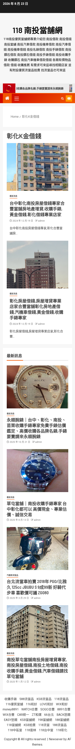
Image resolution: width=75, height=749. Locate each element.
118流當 (44, 725)
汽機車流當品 (12, 575)
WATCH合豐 (29, 709)
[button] (16, 98)
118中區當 (15, 730)
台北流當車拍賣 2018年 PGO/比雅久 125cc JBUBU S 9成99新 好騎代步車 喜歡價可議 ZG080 (37, 587)
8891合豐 (63, 709)
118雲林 (30, 730)
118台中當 (46, 730)
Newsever (56, 739)
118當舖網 (14, 725)
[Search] (62, 98)
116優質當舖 (14, 704)
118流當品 (61, 699)
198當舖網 (45, 720)
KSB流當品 (44, 699)
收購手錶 (10, 699)
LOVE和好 (46, 704)
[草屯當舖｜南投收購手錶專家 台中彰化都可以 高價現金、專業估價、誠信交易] (37, 470)
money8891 (11, 709)
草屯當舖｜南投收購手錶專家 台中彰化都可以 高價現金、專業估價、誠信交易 (37, 509)
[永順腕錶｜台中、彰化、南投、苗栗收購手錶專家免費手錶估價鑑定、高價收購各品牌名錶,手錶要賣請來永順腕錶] (37, 386)
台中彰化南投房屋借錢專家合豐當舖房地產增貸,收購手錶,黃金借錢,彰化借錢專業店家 (37, 209)
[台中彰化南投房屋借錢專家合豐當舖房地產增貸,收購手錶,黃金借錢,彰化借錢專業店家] (37, 167)
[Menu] (16, 98)
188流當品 (59, 725)
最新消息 (13, 196)
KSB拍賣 (30, 725)
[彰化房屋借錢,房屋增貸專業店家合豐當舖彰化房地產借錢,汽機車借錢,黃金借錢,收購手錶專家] (37, 264)
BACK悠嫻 (63, 715)
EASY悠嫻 (10, 720)
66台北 (49, 715)
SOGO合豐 (47, 709)
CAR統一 (23, 715)
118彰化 (61, 730)
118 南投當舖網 (37, 30)
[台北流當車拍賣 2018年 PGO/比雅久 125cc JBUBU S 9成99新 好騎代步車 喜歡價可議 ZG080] (37, 548)
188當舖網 (62, 720)
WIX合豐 (8, 715)
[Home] (7, 98)
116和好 (31, 704)
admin (41, 220)
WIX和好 (62, 704)
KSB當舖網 (27, 720)
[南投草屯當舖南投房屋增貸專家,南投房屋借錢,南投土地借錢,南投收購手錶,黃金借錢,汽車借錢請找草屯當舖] (37, 626)
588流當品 (26, 699)
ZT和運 (37, 715)
